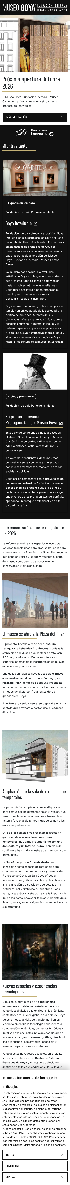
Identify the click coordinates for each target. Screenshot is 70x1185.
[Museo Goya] (35, 7)
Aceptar (35, 1154)
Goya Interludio (21, 223)
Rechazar (35, 1177)
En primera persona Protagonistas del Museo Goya (34, 420)
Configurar (35, 1166)
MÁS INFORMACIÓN (35, 117)
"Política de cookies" (53, 1144)
